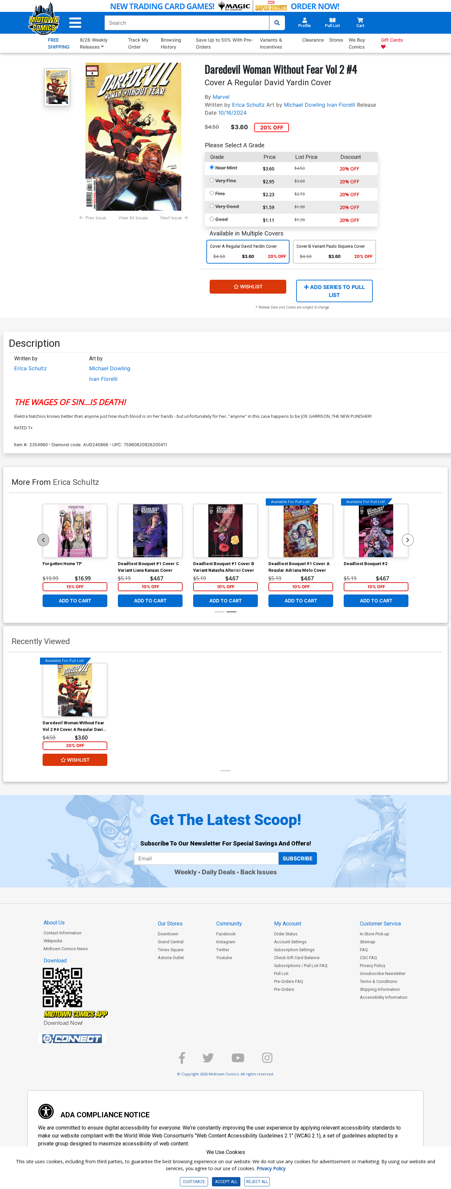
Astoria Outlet (171, 957)
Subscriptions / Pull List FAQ (301, 965)
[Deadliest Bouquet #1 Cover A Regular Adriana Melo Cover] (300, 531)
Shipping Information (380, 989)
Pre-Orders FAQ (288, 981)
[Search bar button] (277, 23)
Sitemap (367, 941)
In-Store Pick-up (374, 933)
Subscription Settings (294, 949)
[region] (43, 540)
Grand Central (171, 941)
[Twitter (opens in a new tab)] (208, 1060)
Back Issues (258, 872)
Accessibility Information (383, 997)
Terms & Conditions (378, 981)
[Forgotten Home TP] (75, 531)
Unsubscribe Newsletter (382, 973)
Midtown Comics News (66, 948)
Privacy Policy (372, 965)
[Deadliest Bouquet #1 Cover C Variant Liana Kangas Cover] (150, 531)
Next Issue (171, 217)
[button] (75, 23)
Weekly (185, 872)
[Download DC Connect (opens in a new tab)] (84, 1038)
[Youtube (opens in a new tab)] (238, 1060)
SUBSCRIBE (298, 858)
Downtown (168, 933)
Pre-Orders (284, 989)
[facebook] (182, 1060)
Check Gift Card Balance (297, 957)
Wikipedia (53, 940)
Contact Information (63, 932)
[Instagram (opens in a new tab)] (267, 1060)
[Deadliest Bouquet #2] (376, 531)
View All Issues (133, 217)
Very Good (227, 206)
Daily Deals (218, 872)
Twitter (222, 949)
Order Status (285, 933)
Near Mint (226, 167)
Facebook (225, 933)
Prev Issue (96, 217)
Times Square (171, 949)
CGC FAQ (368, 957)
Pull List (281, 973)
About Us (54, 922)
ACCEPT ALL (226, 1181)
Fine (220, 193)
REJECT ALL (257, 1181)
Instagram (225, 941)
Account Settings (290, 941)
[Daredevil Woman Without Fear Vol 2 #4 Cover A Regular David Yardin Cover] (75, 690)
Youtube (224, 957)
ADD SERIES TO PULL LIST (337, 291)
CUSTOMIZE (194, 1181)
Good (221, 219)
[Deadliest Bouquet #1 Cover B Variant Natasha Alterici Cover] (225, 531)
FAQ (364, 949)
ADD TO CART (75, 600)
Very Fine (225, 180)
